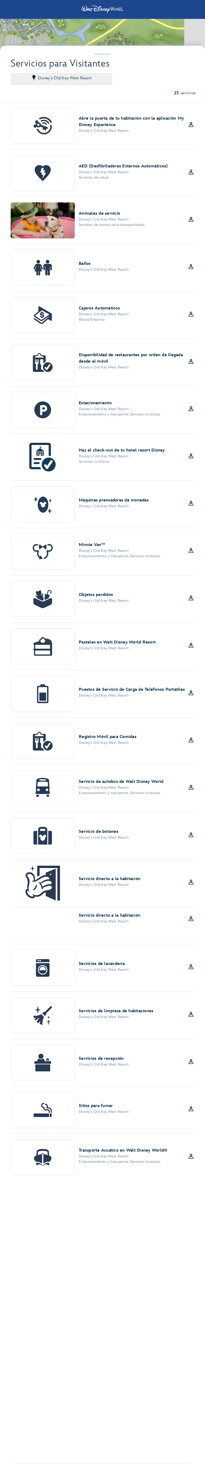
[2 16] (102, 34)
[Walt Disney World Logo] (102, 9)
